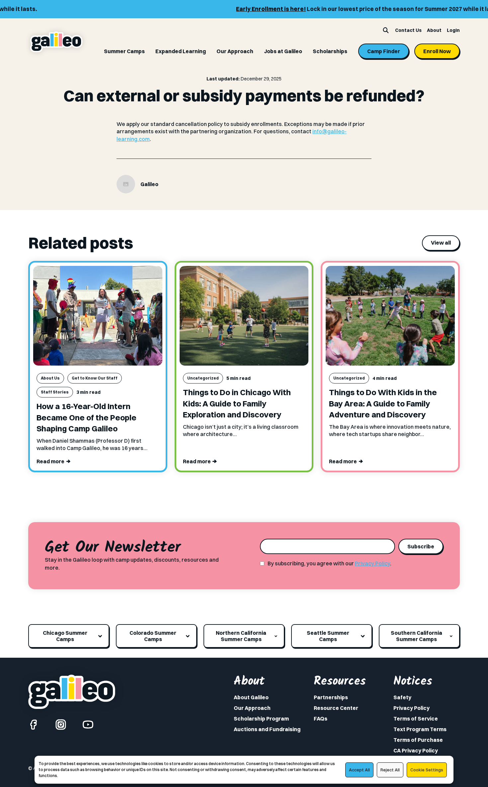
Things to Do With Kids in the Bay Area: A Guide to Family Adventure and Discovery (383, 403)
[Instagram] (60, 724)
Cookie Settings (426, 769)
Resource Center (336, 708)
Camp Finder (383, 51)
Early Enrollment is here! (235, 8)
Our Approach (234, 51)
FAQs (320, 718)
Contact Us (408, 30)
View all (441, 242)
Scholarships (330, 51)
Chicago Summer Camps (65, 635)
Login (453, 30)
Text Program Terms (420, 729)
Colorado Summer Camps (152, 635)
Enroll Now (437, 51)
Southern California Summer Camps (416, 635)
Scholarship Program (261, 718)
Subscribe (420, 546)
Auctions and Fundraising (267, 729)
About (434, 30)
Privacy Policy (372, 563)
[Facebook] (33, 724)
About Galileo (251, 697)
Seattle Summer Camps (328, 635)
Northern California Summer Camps (241, 635)
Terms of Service (415, 718)
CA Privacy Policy (415, 750)
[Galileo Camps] (56, 42)
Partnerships (331, 697)
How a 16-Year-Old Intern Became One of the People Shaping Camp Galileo (86, 417)
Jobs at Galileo (283, 51)
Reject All (390, 769)
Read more (50, 461)
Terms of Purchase (418, 739)
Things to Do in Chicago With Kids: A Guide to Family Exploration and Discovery (237, 403)
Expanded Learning (180, 51)
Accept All (359, 769)
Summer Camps (124, 51)
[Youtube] (88, 724)
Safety (402, 697)
